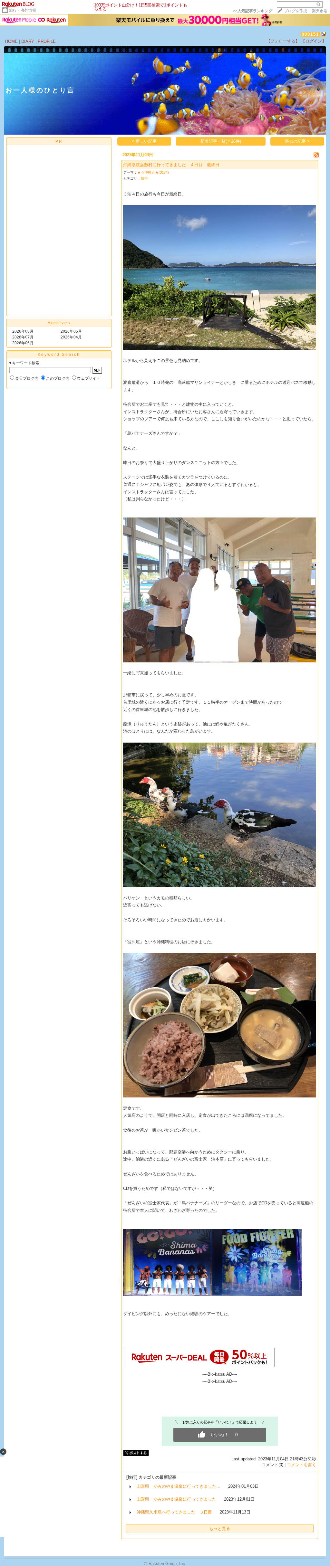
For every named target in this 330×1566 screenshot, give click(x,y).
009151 (310, 34)
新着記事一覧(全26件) (220, 141)
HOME (11, 41)
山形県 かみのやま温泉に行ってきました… (178, 1486)
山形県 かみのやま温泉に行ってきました (176, 1499)
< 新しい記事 (144, 141)
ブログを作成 (295, 11)
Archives (59, 323)
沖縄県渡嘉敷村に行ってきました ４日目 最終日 (171, 164)
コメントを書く (301, 1464)
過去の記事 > (297, 141)
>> (252, 11)
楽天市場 (319, 11)
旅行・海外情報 (22, 10)
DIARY (27, 41)
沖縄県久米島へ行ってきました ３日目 (174, 1512)
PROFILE (47, 41)
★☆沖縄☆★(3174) (153, 172)
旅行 (144, 178)
